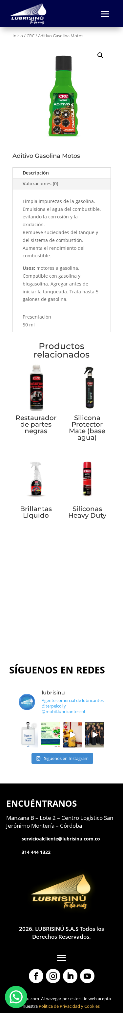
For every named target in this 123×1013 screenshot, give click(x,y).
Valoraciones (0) (40, 183)
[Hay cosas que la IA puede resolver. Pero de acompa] (72, 734)
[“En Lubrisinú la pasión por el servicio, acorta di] (94, 734)
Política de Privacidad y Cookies (69, 1006)
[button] (100, 55)
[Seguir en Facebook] (36, 976)
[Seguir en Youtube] (87, 976)
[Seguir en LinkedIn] (70, 976)
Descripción (36, 173)
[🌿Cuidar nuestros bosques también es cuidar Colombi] (50, 734)
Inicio (17, 36)
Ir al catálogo (62, 629)
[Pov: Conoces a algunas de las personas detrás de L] (28, 734)
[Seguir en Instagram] (53, 976)
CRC (30, 36)
